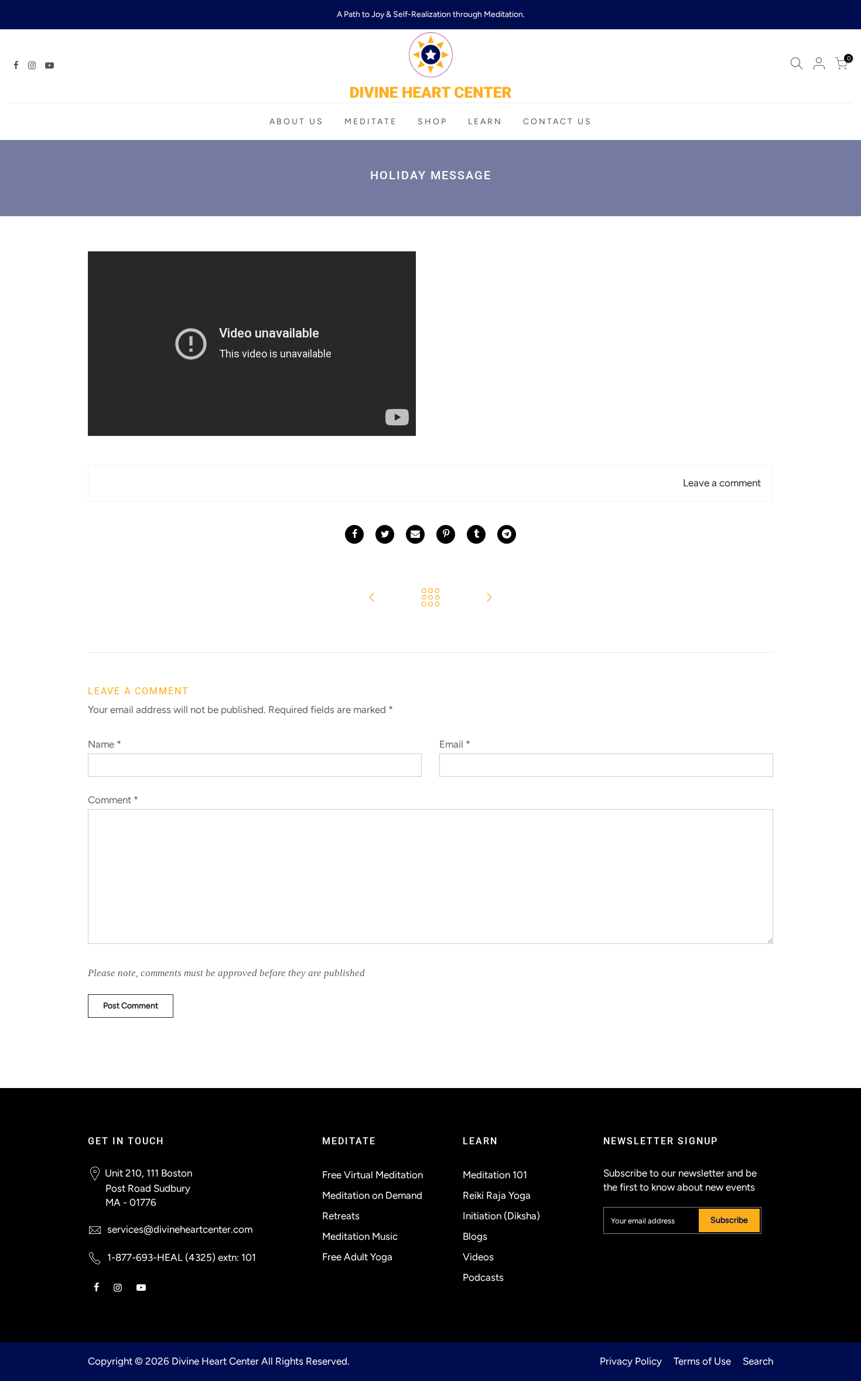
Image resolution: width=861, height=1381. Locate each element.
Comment (113, 800)
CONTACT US (557, 122)
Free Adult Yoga (357, 1257)
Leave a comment (722, 483)
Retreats (341, 1216)
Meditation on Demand (372, 1195)
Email (454, 744)
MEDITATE (370, 122)
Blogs (475, 1236)
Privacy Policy (631, 1361)
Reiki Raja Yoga (497, 1195)
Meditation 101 (495, 1175)
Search (758, 1361)
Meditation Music (360, 1236)
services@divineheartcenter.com (179, 1229)
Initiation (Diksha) (501, 1216)
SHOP (432, 122)
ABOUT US (296, 122)
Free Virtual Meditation (372, 1175)
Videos (478, 1257)
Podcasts (483, 1277)
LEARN (485, 122)
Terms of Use (702, 1361)
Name (104, 744)
